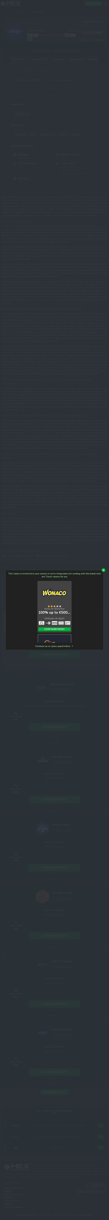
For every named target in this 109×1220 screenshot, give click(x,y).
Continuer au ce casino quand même (53, 646)
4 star (57, 606)
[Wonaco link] (54, 593)
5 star (60, 606)
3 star (54, 606)
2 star (51, 606)
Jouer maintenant (54, 629)
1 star (49, 606)
